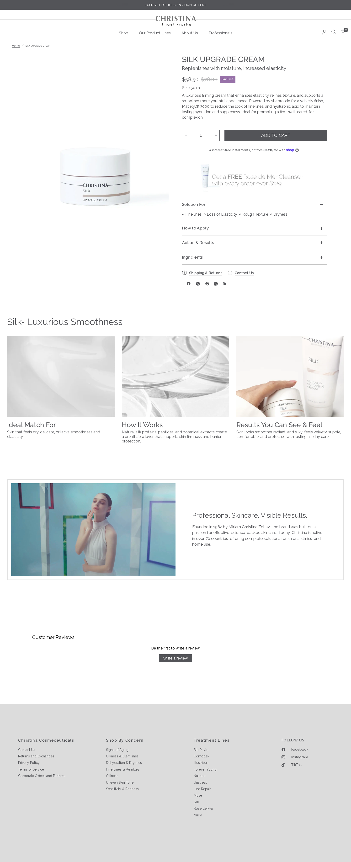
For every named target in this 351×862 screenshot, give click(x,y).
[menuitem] (125, 33)
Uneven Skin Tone (119, 782)
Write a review (175, 658)
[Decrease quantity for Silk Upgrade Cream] (185, 135)
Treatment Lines (211, 740)
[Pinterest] (207, 284)
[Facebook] (189, 284)
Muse (198, 795)
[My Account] (324, 32)
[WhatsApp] (216, 284)
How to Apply (195, 228)
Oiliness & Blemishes (122, 756)
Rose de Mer (203, 808)
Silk (196, 802)
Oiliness (112, 776)
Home (16, 45)
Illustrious (201, 763)
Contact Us (26, 750)
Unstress (200, 782)
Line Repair (202, 789)
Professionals (220, 33)
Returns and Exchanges (36, 756)
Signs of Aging (117, 750)
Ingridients (192, 257)
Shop (123, 33)
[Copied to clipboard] (224, 284)
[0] (341, 32)
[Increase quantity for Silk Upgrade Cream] (215, 135)
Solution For (193, 204)
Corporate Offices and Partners (41, 776)
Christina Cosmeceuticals (46, 740)
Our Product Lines (155, 33)
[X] (198, 284)
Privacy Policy (29, 763)
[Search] (333, 32)
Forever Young (205, 769)
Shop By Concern (125, 740)
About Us (189, 33)
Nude (198, 815)
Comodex (201, 756)
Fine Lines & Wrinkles (122, 769)
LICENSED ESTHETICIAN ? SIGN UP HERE (176, 5)
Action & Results (198, 242)
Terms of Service (31, 769)
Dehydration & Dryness (124, 763)
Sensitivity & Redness (122, 789)
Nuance (199, 776)
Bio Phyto (201, 750)
